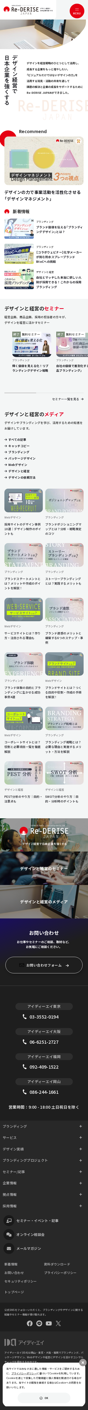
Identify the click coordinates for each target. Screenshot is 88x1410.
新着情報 (10, 1264)
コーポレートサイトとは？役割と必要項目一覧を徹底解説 (22, 746)
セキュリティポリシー (20, 1281)
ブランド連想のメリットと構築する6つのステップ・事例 (64, 637)
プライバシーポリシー (60, 1272)
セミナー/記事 (14, 1171)
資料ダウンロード (57, 1264)
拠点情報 (10, 1194)
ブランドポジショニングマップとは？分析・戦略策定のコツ (63, 529)
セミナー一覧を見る (66, 399)
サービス (10, 1137)
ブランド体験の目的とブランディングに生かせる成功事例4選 (22, 692)
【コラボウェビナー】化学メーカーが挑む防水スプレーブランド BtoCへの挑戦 (59, 256)
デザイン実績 (13, 1149)
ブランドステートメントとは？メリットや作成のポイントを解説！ (22, 583)
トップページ (14, 1292)
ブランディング (15, 1126)
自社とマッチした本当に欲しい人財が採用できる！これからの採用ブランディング (58, 282)
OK (46, 1398)
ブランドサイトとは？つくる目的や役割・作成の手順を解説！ (63, 692)
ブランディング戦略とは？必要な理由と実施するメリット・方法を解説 (63, 746)
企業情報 (10, 1182)
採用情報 (10, 1205)
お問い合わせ (14, 1272)
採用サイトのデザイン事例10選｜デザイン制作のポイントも (22, 529)
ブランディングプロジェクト (25, 1160)
